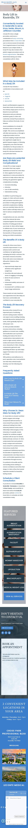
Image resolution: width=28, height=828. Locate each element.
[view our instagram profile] (5, 633)
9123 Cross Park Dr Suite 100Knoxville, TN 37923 (14, 739)
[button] (14, 524)
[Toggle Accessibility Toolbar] (3, 821)
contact (17, 493)
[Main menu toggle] (26, 2)
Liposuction (8, 101)
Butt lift (7, 94)
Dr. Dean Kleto (17, 41)
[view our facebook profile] (2, 633)
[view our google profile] (9, 633)
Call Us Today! (8, 628)
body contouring (18, 38)
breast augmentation (9, 54)
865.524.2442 (14, 745)
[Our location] (27, 807)
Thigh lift (7, 96)
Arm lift (7, 99)
